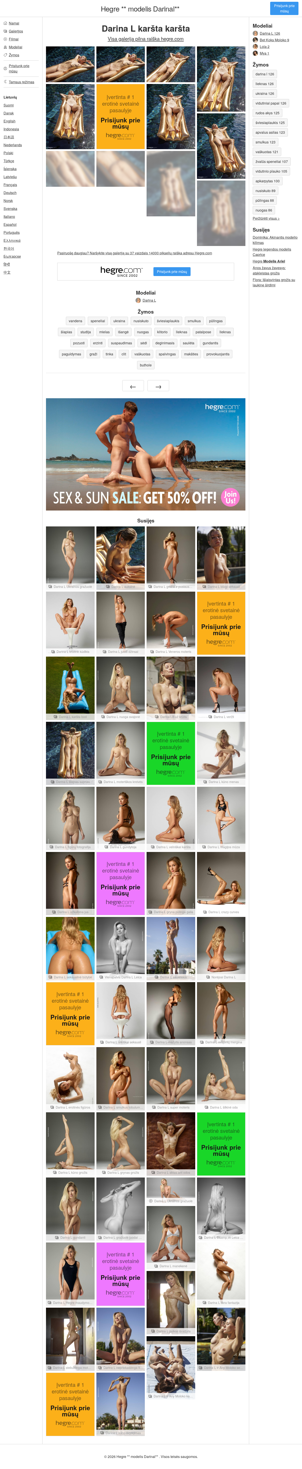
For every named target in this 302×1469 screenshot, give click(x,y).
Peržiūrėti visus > (266, 218)
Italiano (9, 216)
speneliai (98, 320)
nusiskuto (141, 320)
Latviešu (10, 176)
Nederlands (13, 144)
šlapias (66, 331)
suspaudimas (121, 342)
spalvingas (167, 353)
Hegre (269, 261)
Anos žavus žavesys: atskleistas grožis (269, 270)
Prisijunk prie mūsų (284, 8)
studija (85, 331)
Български (12, 256)
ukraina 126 (265, 93)
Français (10, 184)
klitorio (162, 331)
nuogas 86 (264, 210)
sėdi (143, 342)
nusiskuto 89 (265, 190)
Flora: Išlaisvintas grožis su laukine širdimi (274, 282)
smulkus (194, 320)
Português (12, 232)
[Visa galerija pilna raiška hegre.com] (70, 169)
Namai (14, 23)
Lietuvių (10, 97)
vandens (75, 320)
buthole (146, 365)
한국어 (9, 248)
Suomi (9, 105)
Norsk (8, 200)
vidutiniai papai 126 (271, 103)
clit (124, 353)
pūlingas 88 (265, 200)
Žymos (14, 54)
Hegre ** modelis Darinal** (140, 8)
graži (93, 353)
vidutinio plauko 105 (271, 171)
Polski (8, 152)
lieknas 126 (265, 83)
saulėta (188, 342)
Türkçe (9, 160)
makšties (191, 353)
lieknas (181, 331)
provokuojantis (217, 353)
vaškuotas (142, 353)
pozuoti (79, 342)
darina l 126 (265, 73)
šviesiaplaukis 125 (270, 122)
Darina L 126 (270, 33)
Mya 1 (264, 53)
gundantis (210, 342)
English (9, 121)
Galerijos (16, 31)
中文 (7, 272)
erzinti (98, 342)
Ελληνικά (12, 240)
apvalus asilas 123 (270, 132)
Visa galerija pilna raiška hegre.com (146, 38)
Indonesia (11, 128)
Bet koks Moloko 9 (274, 39)
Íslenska (10, 168)
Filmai (14, 39)
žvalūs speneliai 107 (272, 161)
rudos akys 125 (267, 112)
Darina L (149, 300)
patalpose (203, 331)
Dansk (9, 113)
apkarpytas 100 (268, 180)
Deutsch (10, 192)
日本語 (9, 136)
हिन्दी (7, 264)
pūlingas (216, 320)
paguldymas (71, 353)
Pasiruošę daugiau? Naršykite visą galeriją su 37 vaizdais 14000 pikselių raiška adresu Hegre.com (134, 252)
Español (10, 224)
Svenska (10, 208)
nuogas (143, 331)
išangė (123, 331)
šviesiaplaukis (168, 320)
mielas (104, 331)
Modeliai (15, 47)
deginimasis (164, 342)
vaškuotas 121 (267, 151)
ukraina (119, 320)
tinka (109, 353)
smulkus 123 (265, 142)
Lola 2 (265, 46)
